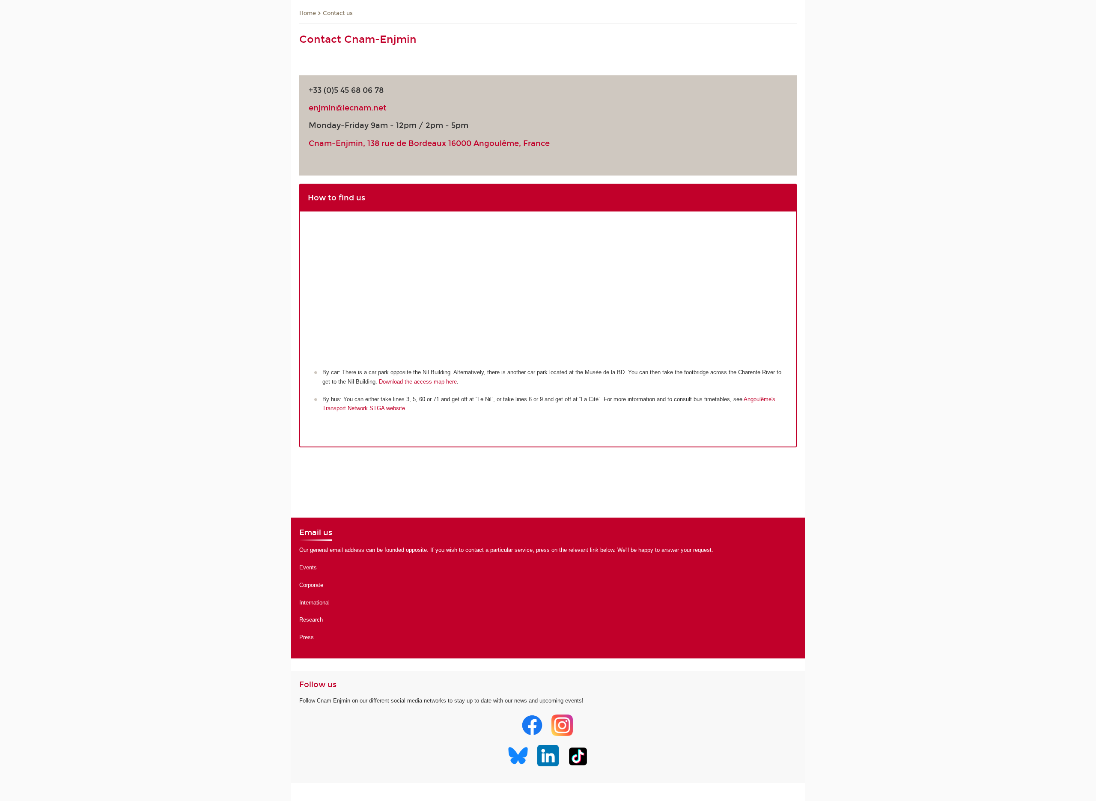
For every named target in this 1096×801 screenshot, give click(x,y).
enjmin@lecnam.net (348, 108)
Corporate (311, 585)
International (314, 602)
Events (308, 567)
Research (311, 619)
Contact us (338, 13)
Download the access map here (418, 381)
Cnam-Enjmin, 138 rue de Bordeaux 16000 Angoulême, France (429, 143)
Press (306, 637)
